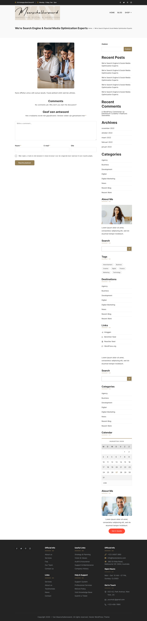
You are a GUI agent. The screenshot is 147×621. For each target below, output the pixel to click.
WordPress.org (110, 346)
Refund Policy (80, 589)
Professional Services (83, 585)
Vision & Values (81, 558)
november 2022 (108, 128)
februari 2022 (107, 142)
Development (107, 169)
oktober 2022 (107, 133)
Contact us (49, 569)
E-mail (47, 146)
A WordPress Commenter (112, 112)
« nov (105, 483)
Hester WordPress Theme (99, 617)
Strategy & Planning (82, 555)
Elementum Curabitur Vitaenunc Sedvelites (114, 114)
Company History (81, 569)
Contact (48, 596)
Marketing (106, 272)
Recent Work (107, 193)
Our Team (49, 565)
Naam (18, 146)
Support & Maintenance (84, 565)
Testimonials (50, 589)
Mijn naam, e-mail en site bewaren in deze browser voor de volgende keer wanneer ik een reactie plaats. (56, 156)
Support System (81, 582)
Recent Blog (106, 188)
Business (105, 165)
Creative (105, 268)
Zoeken (105, 44)
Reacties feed (109, 341)
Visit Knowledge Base (83, 592)
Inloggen (107, 332)
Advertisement (107, 264)
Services (48, 558)
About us (48, 555)
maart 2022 (106, 138)
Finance (122, 268)
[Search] (129, 249)
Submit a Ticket (81, 596)
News (104, 183)
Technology (116, 272)
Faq (46, 562)
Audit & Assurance (82, 562)
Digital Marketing (108, 179)
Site (72, 146)
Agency (105, 160)
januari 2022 (107, 147)
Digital (104, 174)
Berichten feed (110, 337)
